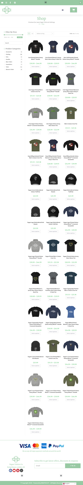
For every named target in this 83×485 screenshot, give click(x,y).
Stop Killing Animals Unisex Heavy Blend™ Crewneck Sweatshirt (70, 157)
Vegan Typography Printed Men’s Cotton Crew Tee (70, 289)
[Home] (39, 24)
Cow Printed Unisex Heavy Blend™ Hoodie (35, 58)
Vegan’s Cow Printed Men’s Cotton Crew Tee (53, 357)
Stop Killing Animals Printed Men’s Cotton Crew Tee (35, 157)
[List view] (32, 33)
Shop (43, 24)
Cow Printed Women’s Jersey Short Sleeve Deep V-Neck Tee (53, 58)
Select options (35, 66)
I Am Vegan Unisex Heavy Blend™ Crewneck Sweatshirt (35, 124)
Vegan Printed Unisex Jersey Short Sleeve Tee (71, 257)
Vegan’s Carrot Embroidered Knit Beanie (35, 357)
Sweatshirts (9, 64)
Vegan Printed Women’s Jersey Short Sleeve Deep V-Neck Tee (35, 290)
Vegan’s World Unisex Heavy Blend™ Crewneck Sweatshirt (35, 423)
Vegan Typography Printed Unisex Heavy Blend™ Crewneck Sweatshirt (35, 324)
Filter (20, 37)
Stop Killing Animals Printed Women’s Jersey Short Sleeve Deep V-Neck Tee (53, 157)
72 (75, 33)
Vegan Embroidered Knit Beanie (53, 191)
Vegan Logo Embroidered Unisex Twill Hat (53, 223)
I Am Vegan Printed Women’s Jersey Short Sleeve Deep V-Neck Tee (71, 91)
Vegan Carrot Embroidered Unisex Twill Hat (35, 191)
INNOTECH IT (45, 483)
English (67, 483)
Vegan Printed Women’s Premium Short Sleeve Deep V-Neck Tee (53, 290)
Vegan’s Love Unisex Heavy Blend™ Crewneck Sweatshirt (53, 391)
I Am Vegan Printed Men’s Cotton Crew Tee (35, 90)
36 (73, 33)
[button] (45, 2)
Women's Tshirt (10, 69)
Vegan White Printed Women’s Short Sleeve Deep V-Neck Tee (71, 324)
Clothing (8, 54)
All (78, 33)
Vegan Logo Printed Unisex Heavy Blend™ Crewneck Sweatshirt (70, 224)
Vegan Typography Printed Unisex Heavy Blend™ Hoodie (53, 323)
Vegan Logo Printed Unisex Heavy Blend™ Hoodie (35, 257)
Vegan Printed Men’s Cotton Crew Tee (53, 257)
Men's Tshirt (9, 62)
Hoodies (8, 59)
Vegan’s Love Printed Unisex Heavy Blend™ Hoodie (35, 391)
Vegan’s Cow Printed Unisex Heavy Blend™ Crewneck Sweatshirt (71, 358)
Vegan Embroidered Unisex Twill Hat (70, 191)
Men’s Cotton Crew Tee (70, 124)
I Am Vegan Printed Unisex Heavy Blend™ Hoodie (53, 90)
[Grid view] (29, 33)
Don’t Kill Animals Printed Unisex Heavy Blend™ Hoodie (71, 58)
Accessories (9, 52)
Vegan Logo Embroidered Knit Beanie (35, 223)
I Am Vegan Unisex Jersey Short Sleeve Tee (53, 124)
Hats (7, 57)
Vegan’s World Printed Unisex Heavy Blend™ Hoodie (71, 391)
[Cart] (73, 9)
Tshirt (7, 67)
